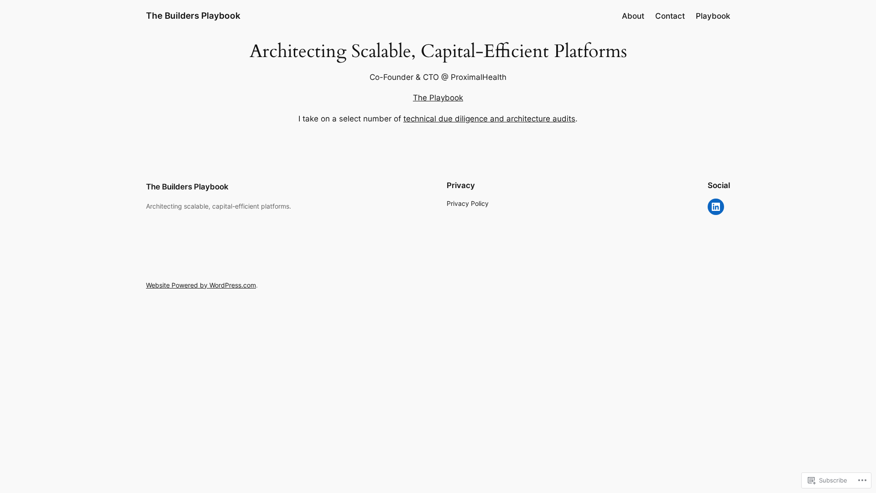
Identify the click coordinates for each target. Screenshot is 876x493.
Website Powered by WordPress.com (201, 285)
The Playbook (438, 97)
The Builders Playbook (193, 15)
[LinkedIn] (716, 207)
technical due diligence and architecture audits (489, 118)
